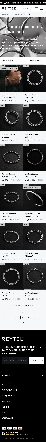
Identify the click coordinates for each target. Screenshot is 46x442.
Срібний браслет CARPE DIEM (9, 215)
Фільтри (10, 61)
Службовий (7, 418)
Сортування (35, 61)
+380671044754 (9, 390)
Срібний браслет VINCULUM (32, 254)
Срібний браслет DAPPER (32, 135)
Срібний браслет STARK (32, 294)
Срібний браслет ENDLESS (9, 135)
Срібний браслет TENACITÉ (32, 96)
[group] (11, 78)
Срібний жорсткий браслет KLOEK (32, 215)
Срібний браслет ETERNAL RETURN (9, 175)
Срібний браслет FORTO (9, 254)
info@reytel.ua (8, 395)
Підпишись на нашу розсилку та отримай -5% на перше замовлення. (21, 350)
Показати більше (23, 305)
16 (40, 318)
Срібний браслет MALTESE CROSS (32, 175)
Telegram (6, 401)
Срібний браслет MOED (9, 294)
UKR (24, 8)
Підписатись (36, 360)
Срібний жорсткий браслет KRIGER (9, 96)
